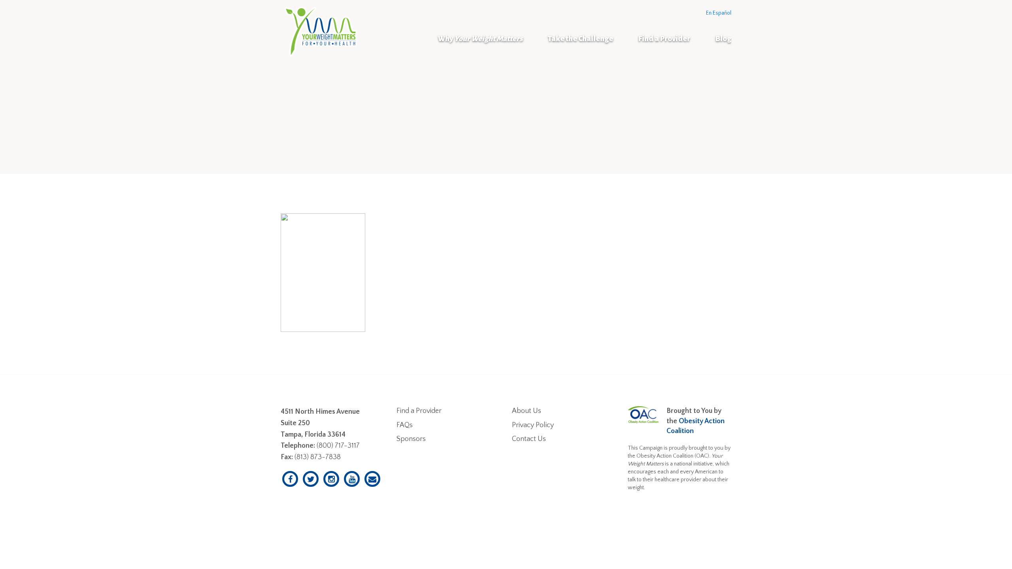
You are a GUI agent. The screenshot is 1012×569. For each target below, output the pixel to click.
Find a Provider (664, 39)
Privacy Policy (533, 425)
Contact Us (529, 439)
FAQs (404, 425)
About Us (526, 411)
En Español (718, 13)
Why (480, 39)
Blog (723, 39)
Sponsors (411, 439)
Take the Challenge (580, 39)
